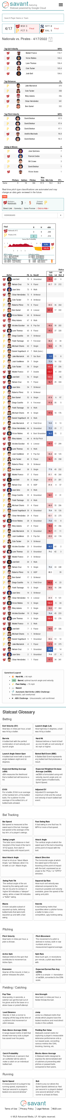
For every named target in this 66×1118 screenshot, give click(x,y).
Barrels (5, 738)
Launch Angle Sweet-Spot (14, 753)
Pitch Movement (43, 936)
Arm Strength (41, 994)
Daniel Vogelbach (19, 351)
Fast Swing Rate (42, 821)
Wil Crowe (32, 161)
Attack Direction (42, 857)
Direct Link (7, 208)
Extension (7, 969)
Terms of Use (11, 1108)
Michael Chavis (18, 346)
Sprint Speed (8, 1081)
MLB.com (56, 1108)
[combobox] (33, 18)
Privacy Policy (27, 1108)
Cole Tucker (30, 68)
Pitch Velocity (8, 936)
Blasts (5, 903)
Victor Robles (31, 58)
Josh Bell (29, 73)
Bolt (37, 1081)
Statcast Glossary (19, 712)
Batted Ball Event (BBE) (45, 753)
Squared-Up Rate (43, 880)
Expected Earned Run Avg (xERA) (47, 970)
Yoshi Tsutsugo (18, 341)
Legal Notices (43, 1108)
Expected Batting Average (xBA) (14, 770)
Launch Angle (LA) (43, 726)
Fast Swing (21, 684)
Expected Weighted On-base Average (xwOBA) (49, 770)
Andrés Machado (31, 134)
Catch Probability (10, 1053)
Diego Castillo (17, 336)
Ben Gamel (29, 106)
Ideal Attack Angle (10, 857)
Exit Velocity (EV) (10, 726)
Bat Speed (7, 821)
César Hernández (31, 101)
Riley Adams (30, 96)
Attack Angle (41, 839)
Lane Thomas (31, 63)
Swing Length (9, 839)
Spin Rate (39, 954)
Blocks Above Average (45, 1053)
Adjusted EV (40, 789)
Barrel (20, 680)
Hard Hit (19, 676)
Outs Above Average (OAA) (14, 1030)
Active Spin (7, 954)
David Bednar (30, 118)
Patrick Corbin (34, 156)
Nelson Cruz (16, 284)
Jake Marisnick (31, 86)
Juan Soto (16, 289)
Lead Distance (9, 1012)
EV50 (4, 789)
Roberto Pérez (17, 305)
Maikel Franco (31, 53)
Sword (18, 688)
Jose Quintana (34, 151)
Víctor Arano (33, 172)
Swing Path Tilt (9, 880)
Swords (38, 903)
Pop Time (6, 994)
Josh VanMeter (18, 361)
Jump (37, 1012)
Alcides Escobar (18, 325)
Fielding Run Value (43, 1030)
